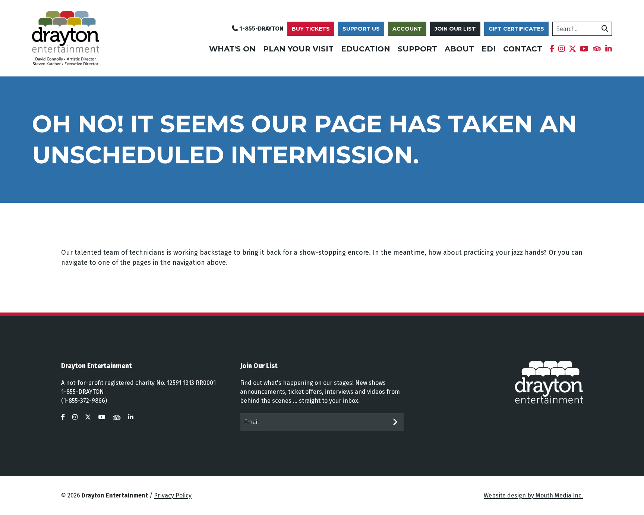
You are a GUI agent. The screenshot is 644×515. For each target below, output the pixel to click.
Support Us (361, 28)
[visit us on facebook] (63, 417)
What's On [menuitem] (232, 48)
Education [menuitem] (365, 48)
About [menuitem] (459, 48)
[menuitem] (552, 48)
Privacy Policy (173, 495)
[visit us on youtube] (101, 417)
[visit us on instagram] (75, 417)
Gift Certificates (516, 28)
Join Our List (455, 28)
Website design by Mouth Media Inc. (533, 495)
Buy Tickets (311, 28)
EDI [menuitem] (489, 48)
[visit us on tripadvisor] (117, 417)
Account (407, 28)
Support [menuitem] (417, 48)
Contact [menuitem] (522, 48)
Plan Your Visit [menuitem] (298, 48)
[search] (605, 29)
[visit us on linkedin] (130, 417)
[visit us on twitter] (88, 417)
